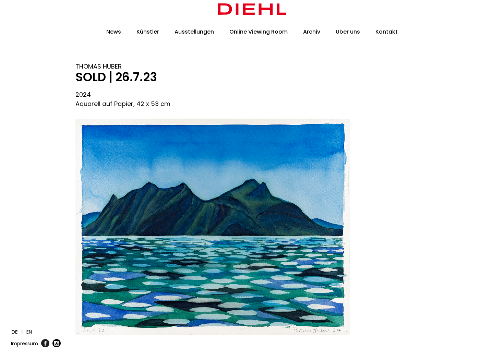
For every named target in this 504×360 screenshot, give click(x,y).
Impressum (24, 343)
